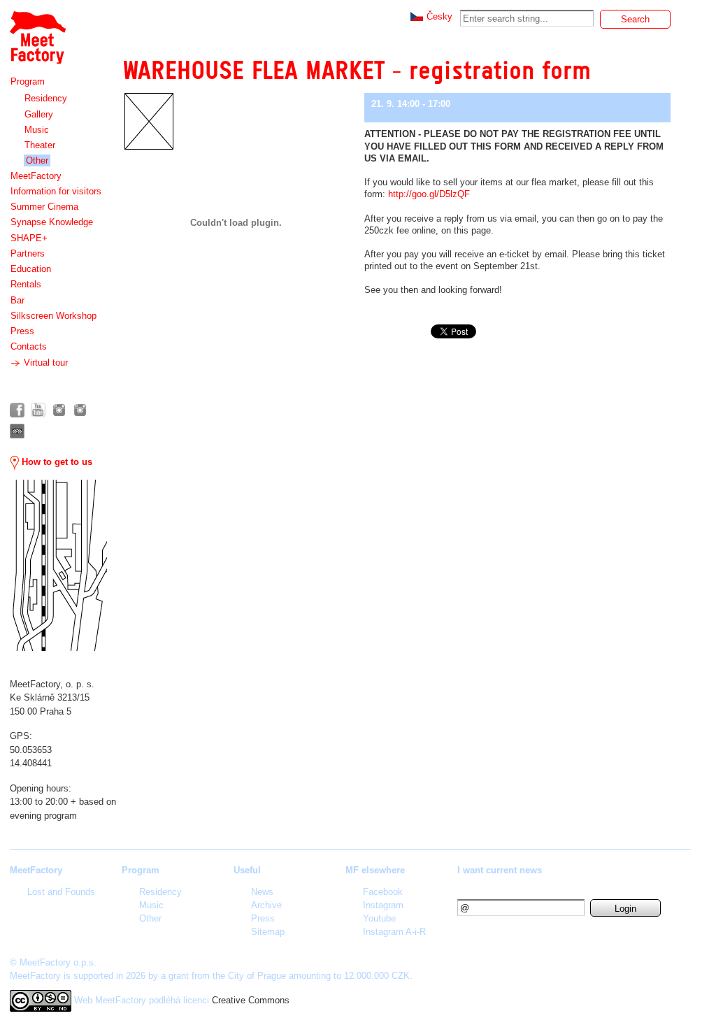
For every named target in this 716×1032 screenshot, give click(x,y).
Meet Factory (37, 30)
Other (37, 160)
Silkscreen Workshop (53, 315)
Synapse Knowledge (51, 222)
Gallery (38, 114)
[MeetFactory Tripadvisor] (17, 431)
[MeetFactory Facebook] (17, 410)
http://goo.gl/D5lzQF (429, 194)
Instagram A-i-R (394, 931)
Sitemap (268, 931)
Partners (27, 253)
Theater (39, 145)
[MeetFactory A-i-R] (80, 410)
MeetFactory (36, 176)
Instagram (383, 905)
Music (36, 129)
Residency (45, 98)
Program (27, 81)
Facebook (383, 892)
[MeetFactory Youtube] (38, 410)
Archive (266, 905)
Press (22, 331)
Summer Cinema (44, 206)
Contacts (28, 346)
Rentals (25, 284)
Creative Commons (250, 1000)
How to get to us (55, 462)
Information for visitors (55, 191)
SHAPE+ (29, 238)
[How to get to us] (58, 565)
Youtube (379, 918)
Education (30, 269)
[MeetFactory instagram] (59, 410)
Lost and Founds (61, 892)
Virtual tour (44, 362)
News (262, 892)
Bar (17, 300)
